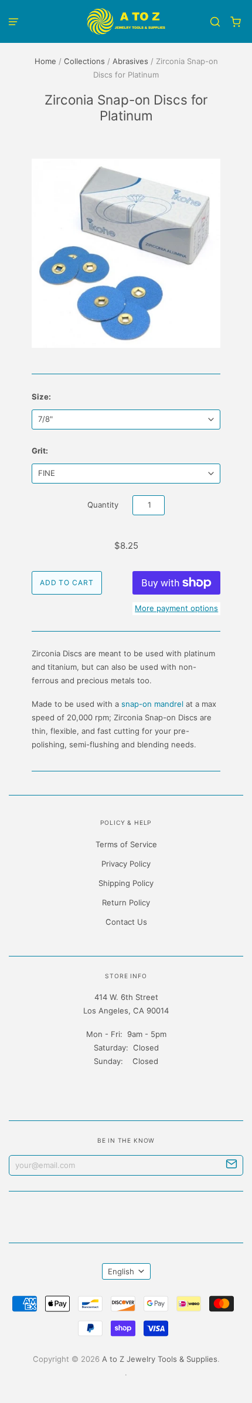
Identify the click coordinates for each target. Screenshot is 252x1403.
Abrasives (130, 61)
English (121, 1271)
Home (45, 61)
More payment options (176, 608)
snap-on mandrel (152, 704)
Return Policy (126, 902)
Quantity (102, 504)
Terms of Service (126, 844)
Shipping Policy (126, 883)
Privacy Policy (126, 863)
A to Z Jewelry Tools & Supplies (159, 1359)
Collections (84, 61)
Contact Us (126, 922)
